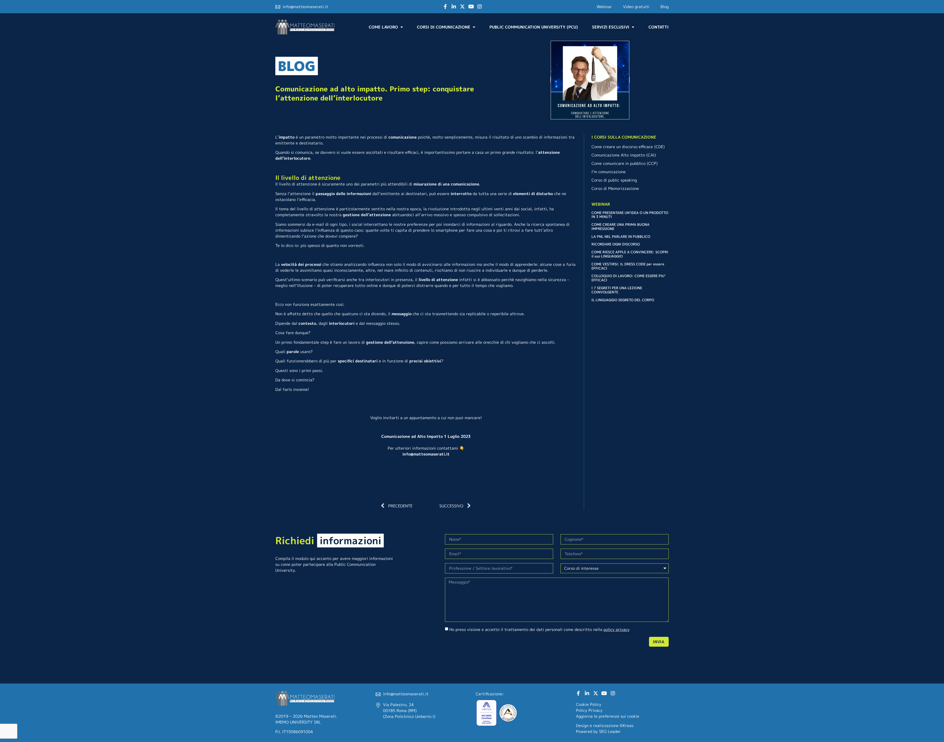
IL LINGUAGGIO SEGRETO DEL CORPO (622, 300)
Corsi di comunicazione (443, 27)
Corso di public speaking (614, 180)
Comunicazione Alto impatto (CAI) (623, 155)
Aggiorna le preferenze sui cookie (607, 716)
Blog (665, 6)
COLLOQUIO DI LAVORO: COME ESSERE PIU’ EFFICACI (628, 277)
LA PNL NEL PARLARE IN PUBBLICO (620, 236)
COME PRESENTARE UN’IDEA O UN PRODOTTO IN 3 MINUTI (629, 214)
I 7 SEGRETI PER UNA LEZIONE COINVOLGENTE (616, 289)
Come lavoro (383, 27)
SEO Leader (610, 731)
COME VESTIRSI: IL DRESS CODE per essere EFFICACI (627, 266)
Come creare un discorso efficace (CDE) (628, 146)
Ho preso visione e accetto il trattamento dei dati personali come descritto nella (539, 629)
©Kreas (627, 725)
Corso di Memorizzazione (615, 188)
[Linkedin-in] (453, 6)
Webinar (604, 6)
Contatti (659, 27)
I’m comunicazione (608, 171)
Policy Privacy (589, 710)
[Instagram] (479, 6)
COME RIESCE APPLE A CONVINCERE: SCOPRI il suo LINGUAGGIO (629, 254)
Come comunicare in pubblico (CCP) (624, 163)
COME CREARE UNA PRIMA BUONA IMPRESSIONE (620, 226)
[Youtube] (471, 6)
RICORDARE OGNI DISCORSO (615, 244)
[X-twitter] (462, 6)
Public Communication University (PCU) (533, 27)
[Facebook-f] (445, 6)
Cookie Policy (588, 704)
